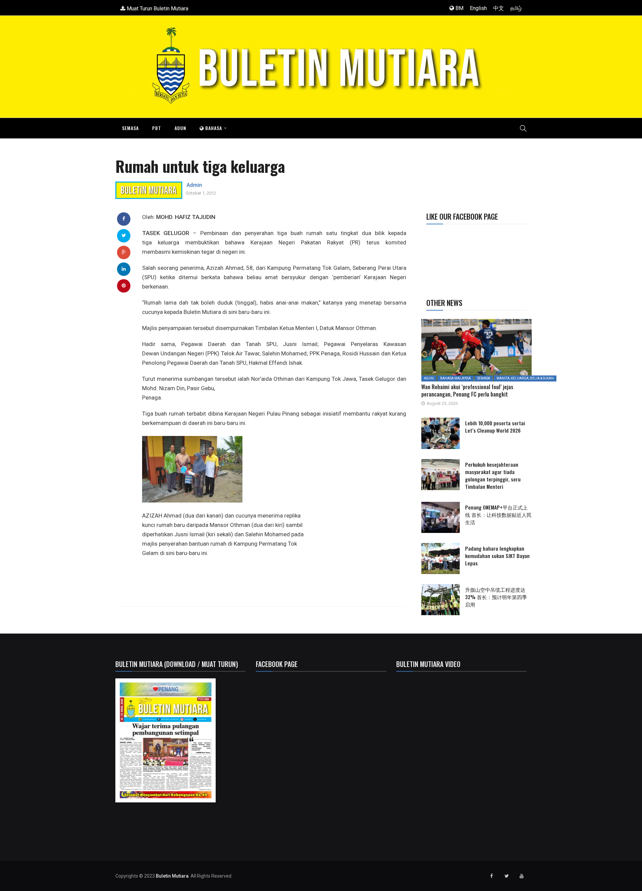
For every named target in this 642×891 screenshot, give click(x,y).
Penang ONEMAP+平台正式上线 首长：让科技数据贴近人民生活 (498, 515)
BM (458, 8)
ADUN (180, 127)
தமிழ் (516, 8)
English (478, 8)
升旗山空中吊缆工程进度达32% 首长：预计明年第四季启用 (496, 597)
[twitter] (124, 235)
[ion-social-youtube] (522, 876)
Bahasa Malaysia (455, 378)
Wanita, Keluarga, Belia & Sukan (525, 378)
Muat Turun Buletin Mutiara (156, 8)
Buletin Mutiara (172, 876)
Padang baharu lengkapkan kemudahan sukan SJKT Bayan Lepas (497, 556)
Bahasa (213, 127)
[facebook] (123, 218)
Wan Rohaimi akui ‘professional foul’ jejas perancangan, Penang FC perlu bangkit (467, 390)
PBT (156, 127)
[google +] (124, 252)
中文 (498, 8)
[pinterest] (124, 285)
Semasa (130, 127)
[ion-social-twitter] (507, 876)
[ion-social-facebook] (492, 876)
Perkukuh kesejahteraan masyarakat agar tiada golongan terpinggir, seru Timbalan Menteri (493, 475)
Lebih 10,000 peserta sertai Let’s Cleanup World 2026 (495, 426)
